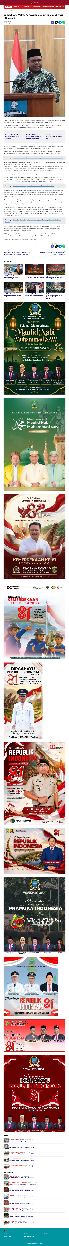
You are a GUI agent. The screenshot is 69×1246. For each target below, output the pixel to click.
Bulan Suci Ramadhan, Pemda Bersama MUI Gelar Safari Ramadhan (13, 136)
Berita (11, 1182)
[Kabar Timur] (34, 2)
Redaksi (26, 1234)
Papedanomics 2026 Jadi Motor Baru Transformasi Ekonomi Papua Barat (24, 6)
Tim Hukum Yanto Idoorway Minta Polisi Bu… (22, 1216)
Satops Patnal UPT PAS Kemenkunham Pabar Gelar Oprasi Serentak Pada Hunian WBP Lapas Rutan (17, 252)
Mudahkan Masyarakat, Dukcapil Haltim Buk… (22, 1210)
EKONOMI (11, 1139)
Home (5, 1234)
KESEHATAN (12, 1221)
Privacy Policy (7, 1236)
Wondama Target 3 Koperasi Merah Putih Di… (22, 1160)
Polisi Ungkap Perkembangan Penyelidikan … (22, 1184)
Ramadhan (7, 239)
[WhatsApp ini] (63, 22)
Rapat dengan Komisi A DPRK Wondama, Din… (22, 1223)
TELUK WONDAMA (18, 1139)
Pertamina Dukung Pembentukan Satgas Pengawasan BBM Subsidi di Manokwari (34, 295)
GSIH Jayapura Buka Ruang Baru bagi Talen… (22, 1197)
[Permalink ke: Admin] (5, 22)
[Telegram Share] (60, 22)
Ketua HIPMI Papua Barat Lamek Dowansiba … (22, 1147)
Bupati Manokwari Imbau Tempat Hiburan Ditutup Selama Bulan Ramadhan (52, 252)
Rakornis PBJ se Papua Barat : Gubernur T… (21, 1167)
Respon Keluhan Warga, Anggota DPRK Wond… (23, 1141)
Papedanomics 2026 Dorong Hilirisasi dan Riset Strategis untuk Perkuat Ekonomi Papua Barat (55, 277)
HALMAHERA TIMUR (17, 1208)
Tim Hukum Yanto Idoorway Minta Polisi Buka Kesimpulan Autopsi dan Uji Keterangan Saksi (13, 295)
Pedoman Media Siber (29, 1236)
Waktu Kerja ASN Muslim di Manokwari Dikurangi (24, 239)
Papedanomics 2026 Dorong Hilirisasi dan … (21, 1203)
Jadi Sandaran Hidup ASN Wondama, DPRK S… (22, 1154)
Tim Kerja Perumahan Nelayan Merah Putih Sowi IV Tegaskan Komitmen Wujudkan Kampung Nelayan (54, 296)
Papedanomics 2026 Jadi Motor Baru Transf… (22, 1190)
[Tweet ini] (56, 22)
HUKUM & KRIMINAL (17, 1182)
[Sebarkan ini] (52, 22)
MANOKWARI (24, 1182)
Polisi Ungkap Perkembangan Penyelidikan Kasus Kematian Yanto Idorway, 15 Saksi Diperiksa (13, 277)
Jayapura (11, 1195)
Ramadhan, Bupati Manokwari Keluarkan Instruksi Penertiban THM (54, 136)
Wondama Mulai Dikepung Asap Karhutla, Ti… (22, 1177)
